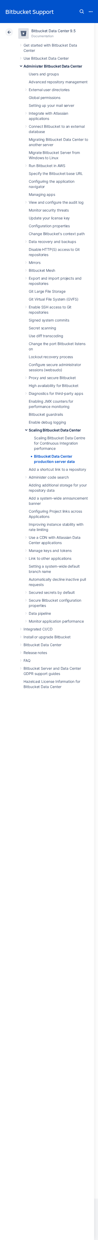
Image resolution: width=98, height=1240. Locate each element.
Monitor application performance (56, 621)
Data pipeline (40, 613)
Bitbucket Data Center (42, 645)
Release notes (35, 652)
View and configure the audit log (56, 202)
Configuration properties (49, 226)
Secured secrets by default (52, 592)
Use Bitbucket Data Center (46, 58)
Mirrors (35, 262)
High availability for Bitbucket (53, 385)
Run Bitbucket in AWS (47, 165)
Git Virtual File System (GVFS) (53, 299)
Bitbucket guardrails (46, 414)
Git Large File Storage (47, 291)
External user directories (49, 89)
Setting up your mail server (51, 105)
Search (82, 11)
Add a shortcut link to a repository (57, 469)
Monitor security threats (49, 210)
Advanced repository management (58, 82)
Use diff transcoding (46, 336)
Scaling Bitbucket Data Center (55, 430)
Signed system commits (49, 320)
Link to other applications (50, 558)
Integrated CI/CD (38, 629)
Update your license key (49, 218)
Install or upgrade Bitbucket (47, 637)
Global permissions (44, 97)
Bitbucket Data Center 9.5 (53, 31)
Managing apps (42, 194)
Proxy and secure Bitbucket (52, 377)
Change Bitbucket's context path (57, 233)
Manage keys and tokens (50, 550)
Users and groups (44, 74)
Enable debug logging (47, 422)
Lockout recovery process (51, 357)
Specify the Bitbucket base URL (56, 173)
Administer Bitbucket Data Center (53, 66)
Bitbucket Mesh (42, 270)
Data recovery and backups (52, 241)
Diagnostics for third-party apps (56, 393)
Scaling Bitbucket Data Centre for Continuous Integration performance (59, 443)
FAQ (27, 660)
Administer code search (48, 477)
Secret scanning (42, 328)
